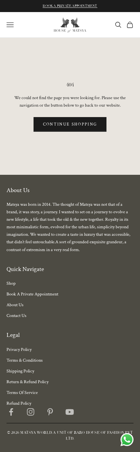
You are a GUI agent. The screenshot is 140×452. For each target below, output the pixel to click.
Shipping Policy (20, 371)
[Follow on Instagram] (30, 411)
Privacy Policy (19, 350)
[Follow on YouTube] (69, 411)
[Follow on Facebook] (11, 411)
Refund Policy (19, 403)
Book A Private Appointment (70, 6)
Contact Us (16, 316)
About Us (15, 305)
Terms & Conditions (25, 360)
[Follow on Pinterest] (50, 411)
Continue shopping (70, 124)
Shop (11, 283)
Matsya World (36, 432)
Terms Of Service (22, 393)
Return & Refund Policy (28, 382)
